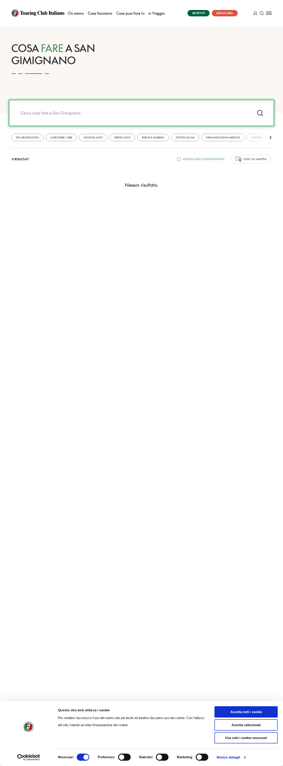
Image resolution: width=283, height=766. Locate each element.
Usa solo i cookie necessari (246, 738)
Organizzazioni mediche (223, 137)
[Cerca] (262, 13)
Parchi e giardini (153, 137)
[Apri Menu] (269, 13)
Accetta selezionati (246, 725)
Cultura (256, 137)
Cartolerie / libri (61, 137)
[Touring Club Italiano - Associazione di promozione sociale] (37, 13)
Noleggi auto (93, 137)
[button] (271, 137)
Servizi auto (122, 137)
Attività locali (185, 137)
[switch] (124, 757)
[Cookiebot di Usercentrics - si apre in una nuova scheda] (28, 757)
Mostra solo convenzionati (203, 159)
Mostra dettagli (228, 757)
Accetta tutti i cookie (246, 712)
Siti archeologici (27, 137)
